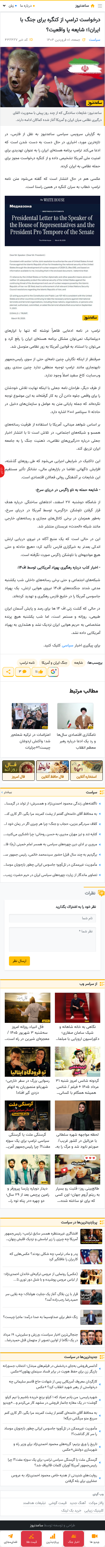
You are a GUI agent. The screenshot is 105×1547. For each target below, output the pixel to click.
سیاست (94, 40)
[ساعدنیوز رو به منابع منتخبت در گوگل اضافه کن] (53, 672)
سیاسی (67, 645)
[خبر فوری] (2, 471)
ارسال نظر (19, 961)
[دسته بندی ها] (100, 6)
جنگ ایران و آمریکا (54, 663)
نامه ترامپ (27, 663)
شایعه (78, 663)
